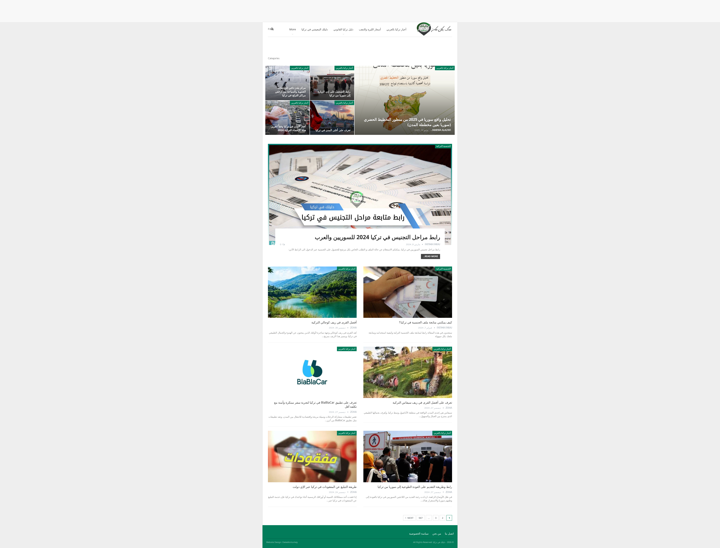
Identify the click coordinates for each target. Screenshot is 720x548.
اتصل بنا (449, 533)
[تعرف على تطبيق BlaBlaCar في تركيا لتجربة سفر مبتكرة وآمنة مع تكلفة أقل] (312, 372)
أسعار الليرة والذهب (370, 29)
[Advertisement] (360, 10)
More (292, 29)
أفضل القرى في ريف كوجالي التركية (334, 322)
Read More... (430, 256)
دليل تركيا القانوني (343, 29)
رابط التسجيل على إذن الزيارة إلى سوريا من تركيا (334, 93)
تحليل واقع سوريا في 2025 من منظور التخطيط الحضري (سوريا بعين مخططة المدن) (407, 122)
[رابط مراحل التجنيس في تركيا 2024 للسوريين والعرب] (360, 194)
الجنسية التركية (443, 146)
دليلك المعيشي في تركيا (315, 29)
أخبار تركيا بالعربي (396, 29)
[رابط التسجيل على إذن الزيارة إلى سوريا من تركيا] (332, 83)
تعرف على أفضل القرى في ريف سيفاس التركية (422, 402)
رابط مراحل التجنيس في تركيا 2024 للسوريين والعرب (377, 237)
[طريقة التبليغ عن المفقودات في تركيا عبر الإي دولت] (312, 456)
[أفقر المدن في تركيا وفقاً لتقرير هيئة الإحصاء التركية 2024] (287, 117)
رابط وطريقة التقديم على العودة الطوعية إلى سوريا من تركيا (415, 487)
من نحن (436, 533)
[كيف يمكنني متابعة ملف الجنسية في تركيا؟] (407, 292)
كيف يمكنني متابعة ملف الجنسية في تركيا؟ (425, 322)
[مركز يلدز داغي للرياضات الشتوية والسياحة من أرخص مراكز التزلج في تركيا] (287, 83)
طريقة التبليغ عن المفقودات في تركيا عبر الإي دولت (325, 487)
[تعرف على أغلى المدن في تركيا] (332, 117)
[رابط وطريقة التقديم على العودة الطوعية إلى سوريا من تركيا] (407, 456)
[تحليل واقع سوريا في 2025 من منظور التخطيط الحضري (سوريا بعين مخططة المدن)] (404, 100)
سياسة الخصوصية (419, 533)
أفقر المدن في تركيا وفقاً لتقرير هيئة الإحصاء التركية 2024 (288, 128)
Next (410, 518)
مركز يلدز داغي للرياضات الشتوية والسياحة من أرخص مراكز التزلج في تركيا (290, 91)
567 (421, 518)
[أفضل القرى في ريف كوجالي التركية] (312, 292)
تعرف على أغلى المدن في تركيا (333, 130)
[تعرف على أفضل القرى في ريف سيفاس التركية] (407, 372)
